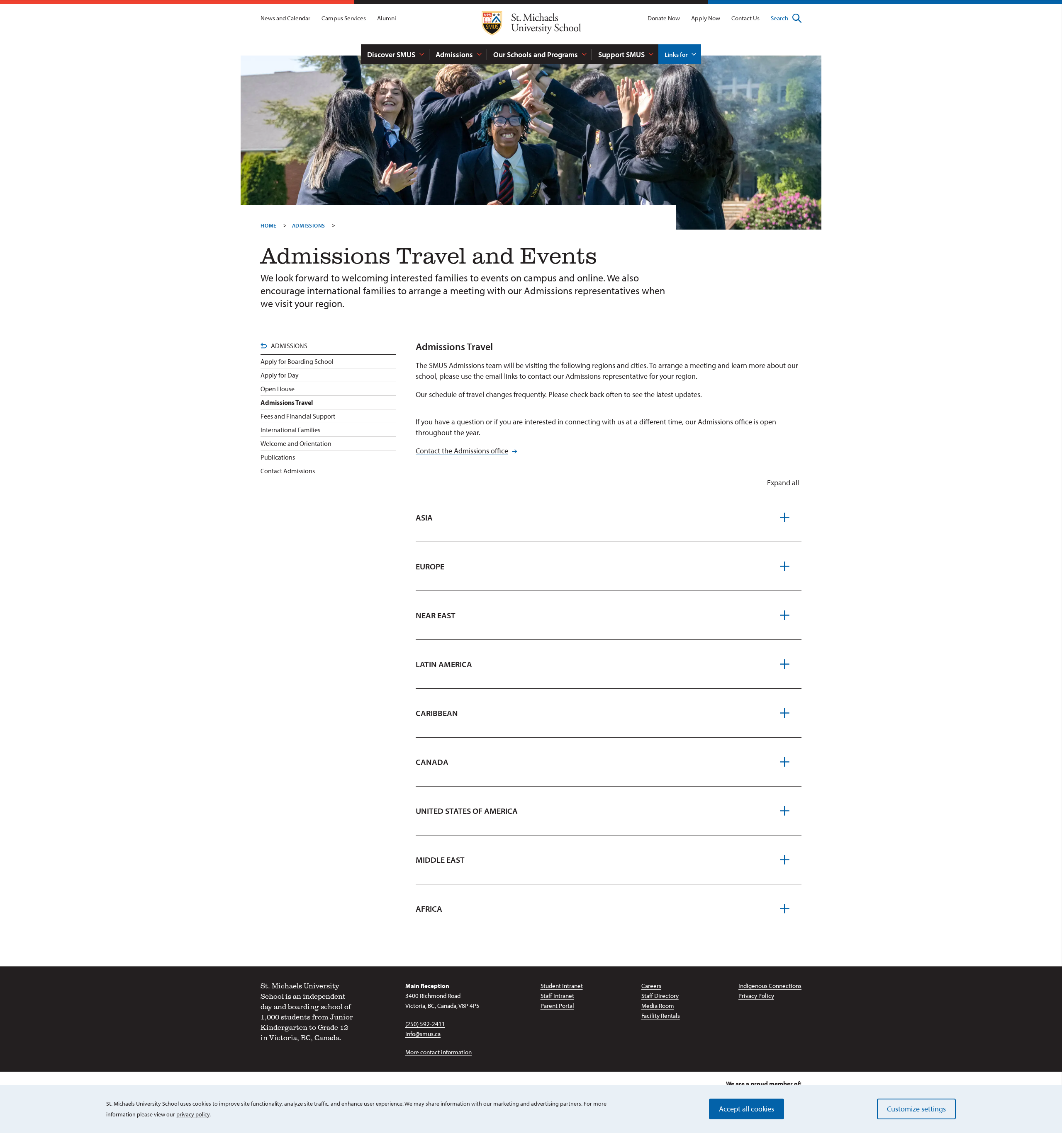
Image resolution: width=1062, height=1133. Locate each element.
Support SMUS (621, 54)
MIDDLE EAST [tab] (440, 860)
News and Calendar (285, 18)
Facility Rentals (660, 1015)
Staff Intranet (557, 996)
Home (269, 225)
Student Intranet (562, 986)
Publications (278, 457)
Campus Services (344, 18)
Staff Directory (660, 996)
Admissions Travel (287, 402)
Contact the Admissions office (462, 450)
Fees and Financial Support (298, 416)
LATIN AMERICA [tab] (444, 664)
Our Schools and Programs (535, 54)
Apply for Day (280, 375)
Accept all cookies (746, 1109)
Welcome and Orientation (296, 443)
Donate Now (664, 18)
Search (779, 18)
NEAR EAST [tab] (435, 615)
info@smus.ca (423, 1034)
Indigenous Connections (769, 986)
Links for (676, 54)
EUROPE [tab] (430, 566)
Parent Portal (557, 1006)
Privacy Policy (756, 996)
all (783, 482)
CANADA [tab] (432, 762)
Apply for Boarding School (297, 361)
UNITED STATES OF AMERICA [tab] (467, 811)
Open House (278, 389)
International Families (290, 430)
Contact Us (745, 18)
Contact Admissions (288, 471)
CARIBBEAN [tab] (437, 713)
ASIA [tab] (424, 517)
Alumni (386, 18)
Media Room (657, 1006)
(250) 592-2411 (425, 1024)
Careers (651, 986)
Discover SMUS (391, 54)
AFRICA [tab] (429, 908)
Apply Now (705, 18)
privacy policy (192, 1114)
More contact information (438, 1052)
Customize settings (916, 1109)
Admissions (454, 54)
